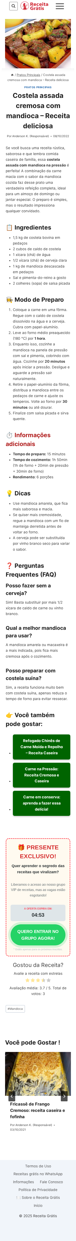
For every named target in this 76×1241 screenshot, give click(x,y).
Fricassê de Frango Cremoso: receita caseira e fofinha (37, 1110)
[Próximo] (64, 1096)
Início (38, 1205)
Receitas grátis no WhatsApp (38, 1174)
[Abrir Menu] (60, 6)
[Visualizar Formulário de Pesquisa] (13, 6)
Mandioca (15, 1008)
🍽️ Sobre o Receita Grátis (38, 1197)
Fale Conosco (51, 1182)
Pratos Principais (38, 87)
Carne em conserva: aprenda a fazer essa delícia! (42, 803)
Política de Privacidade (38, 1190)
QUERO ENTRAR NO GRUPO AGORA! (38, 935)
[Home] (12, 75)
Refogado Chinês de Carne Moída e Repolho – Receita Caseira (41, 746)
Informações (23, 1182)
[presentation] (38, 1074)
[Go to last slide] (11, 1096)
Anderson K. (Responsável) (30, 136)
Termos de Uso (38, 1166)
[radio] (27, 981)
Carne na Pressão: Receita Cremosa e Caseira (41, 775)
